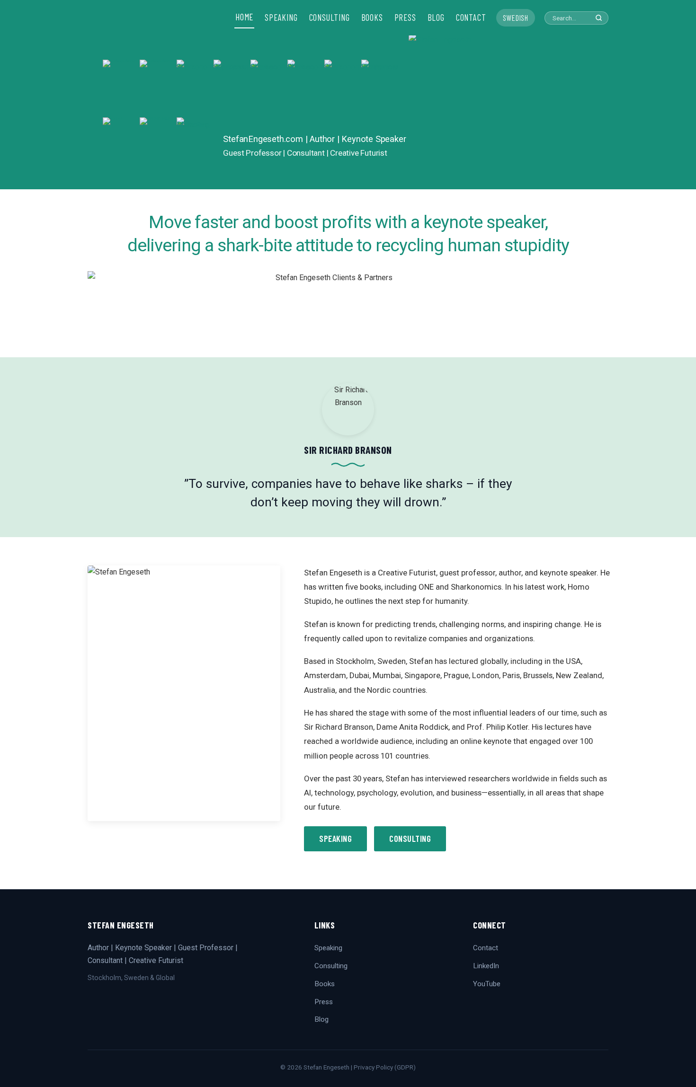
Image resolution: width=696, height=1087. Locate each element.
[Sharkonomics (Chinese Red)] (305, 88)
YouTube (486, 984)
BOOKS (372, 17)
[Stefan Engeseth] (501, 111)
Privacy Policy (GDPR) (385, 1067)
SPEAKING (281, 17)
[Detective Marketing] (195, 146)
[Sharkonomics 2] (195, 88)
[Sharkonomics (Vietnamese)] (379, 88)
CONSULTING (329, 17)
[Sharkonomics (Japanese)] (232, 88)
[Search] (598, 17)
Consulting (410, 838)
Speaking (335, 838)
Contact (485, 948)
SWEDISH (515, 17)
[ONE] (121, 146)
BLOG (436, 17)
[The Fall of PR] (158, 146)
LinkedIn (486, 966)
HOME (244, 17)
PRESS (405, 17)
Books (324, 984)
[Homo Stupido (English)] (121, 88)
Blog (321, 1019)
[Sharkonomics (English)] (342, 88)
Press (323, 1002)
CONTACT (471, 17)
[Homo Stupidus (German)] (158, 88)
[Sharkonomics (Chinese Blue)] (268, 88)
